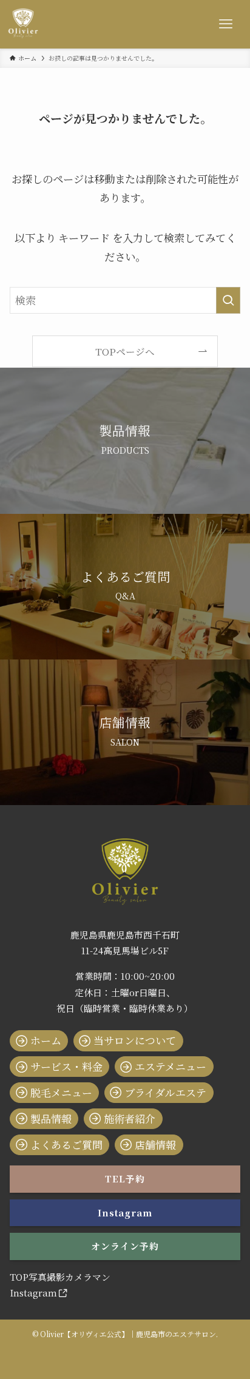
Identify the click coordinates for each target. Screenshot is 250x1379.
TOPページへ (125, 351)
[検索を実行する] (228, 300)
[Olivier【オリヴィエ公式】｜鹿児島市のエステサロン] (23, 24)
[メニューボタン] (225, 24)
